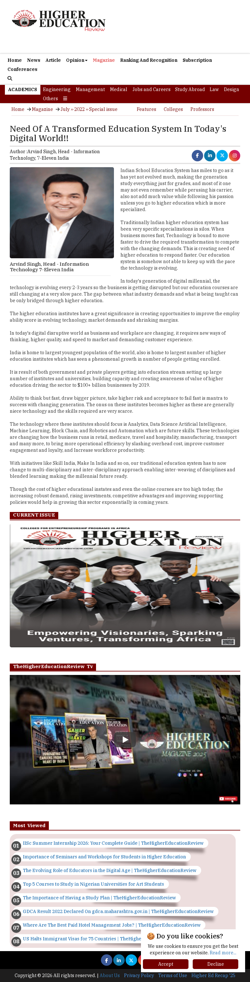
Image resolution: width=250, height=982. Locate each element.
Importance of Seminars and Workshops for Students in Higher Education (104, 857)
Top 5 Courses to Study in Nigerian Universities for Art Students (93, 884)
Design (231, 89)
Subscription (197, 60)
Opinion (75, 60)
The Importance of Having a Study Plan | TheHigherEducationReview (99, 898)
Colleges (173, 109)
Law (214, 89)
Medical (118, 89)
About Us (110, 975)
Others (50, 98)
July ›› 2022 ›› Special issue (89, 109)
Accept (165, 964)
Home (14, 60)
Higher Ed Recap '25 (213, 975)
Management (90, 89)
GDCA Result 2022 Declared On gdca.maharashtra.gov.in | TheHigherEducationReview (118, 911)
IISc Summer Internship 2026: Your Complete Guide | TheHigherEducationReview (113, 843)
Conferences (22, 69)
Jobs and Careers (151, 89)
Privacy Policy (139, 975)
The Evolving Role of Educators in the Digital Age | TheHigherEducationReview (109, 870)
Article (53, 60)
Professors (202, 109)
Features (146, 109)
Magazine (104, 60)
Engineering (57, 89)
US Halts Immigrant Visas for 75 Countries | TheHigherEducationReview (102, 939)
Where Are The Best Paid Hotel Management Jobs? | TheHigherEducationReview (112, 925)
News (33, 60)
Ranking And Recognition (148, 60)
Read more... (223, 953)
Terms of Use (172, 975)
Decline (215, 964)
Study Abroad (190, 89)
